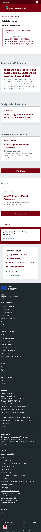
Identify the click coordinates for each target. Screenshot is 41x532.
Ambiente (4, 335)
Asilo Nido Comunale (7, 460)
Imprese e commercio (8, 350)
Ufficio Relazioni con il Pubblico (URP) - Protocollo (16, 420)
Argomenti (10, 16)
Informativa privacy (7, 484)
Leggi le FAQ (5, 496)
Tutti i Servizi (20, 171)
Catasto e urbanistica (7, 344)
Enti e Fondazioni (6, 312)
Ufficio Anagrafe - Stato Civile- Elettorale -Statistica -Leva (19, 31)
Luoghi (3, 380)
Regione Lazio (6, 2)
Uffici (2, 324)
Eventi (3, 383)
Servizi (22, 522)
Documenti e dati (6, 309)
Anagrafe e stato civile (10, 140)
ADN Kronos (5, 478)
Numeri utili (4, 426)
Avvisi (3, 370)
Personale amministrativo (9, 318)
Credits (35, 522)
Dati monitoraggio (6, 522)
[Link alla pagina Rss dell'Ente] (2, 512)
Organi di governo (6, 315)
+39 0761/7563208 (13, 401)
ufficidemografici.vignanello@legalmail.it (20, 43)
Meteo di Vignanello (7, 469)
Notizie (5, 192)
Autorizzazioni (5, 341)
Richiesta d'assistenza (8, 502)
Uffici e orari (5, 423)
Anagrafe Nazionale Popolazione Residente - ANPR (17, 481)
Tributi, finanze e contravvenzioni (11, 356)
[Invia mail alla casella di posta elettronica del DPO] (17, 437)
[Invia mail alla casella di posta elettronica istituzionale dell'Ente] (16, 406)
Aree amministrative (7, 306)
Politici (3, 321)
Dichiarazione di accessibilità (10, 491)
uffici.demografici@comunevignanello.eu (21, 41)
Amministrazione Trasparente (10, 493)
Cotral (3, 457)
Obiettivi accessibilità (7, 454)
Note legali (4, 488)
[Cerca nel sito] (35, 8)
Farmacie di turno (6, 472)
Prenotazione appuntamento (10, 500)
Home (4, 16)
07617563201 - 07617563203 (20, 39)
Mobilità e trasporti (7, 353)
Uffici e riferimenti (9, 110)
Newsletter (4, 515)
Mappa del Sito (13, 525)
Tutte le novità (20, 213)
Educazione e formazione (9, 347)
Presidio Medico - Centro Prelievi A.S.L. (13, 475)
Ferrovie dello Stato (7, 466)
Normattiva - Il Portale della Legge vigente (14, 463)
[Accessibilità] (5, 526)
